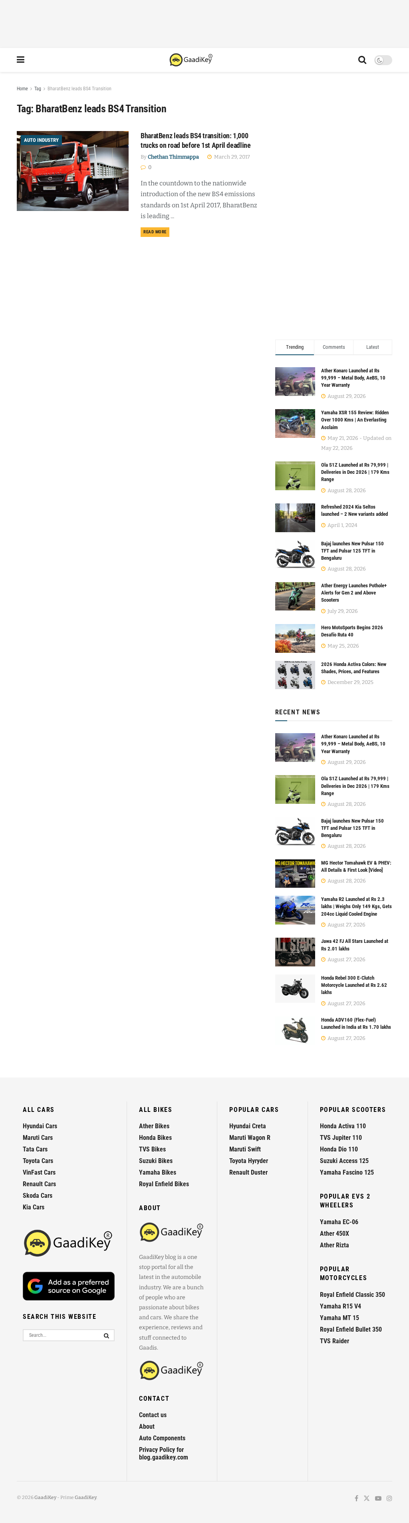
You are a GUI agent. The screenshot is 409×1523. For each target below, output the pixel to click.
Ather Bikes (154, 1126)
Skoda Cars (37, 1195)
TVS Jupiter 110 (341, 1137)
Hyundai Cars (40, 1126)
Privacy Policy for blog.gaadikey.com (163, 1453)
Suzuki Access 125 (344, 1161)
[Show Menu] (20, 60)
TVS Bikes (152, 1149)
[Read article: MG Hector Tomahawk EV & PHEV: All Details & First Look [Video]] (295, 873)
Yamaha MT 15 (339, 1318)
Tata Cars (35, 1149)
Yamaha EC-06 (339, 1222)
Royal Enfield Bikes (164, 1184)
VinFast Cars (39, 1172)
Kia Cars (33, 1207)
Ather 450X (334, 1233)
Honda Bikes (155, 1137)
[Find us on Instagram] (389, 1498)
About (147, 1426)
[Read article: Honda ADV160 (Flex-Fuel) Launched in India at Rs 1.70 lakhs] (295, 1030)
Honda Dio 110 (339, 1149)
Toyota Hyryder (248, 1161)
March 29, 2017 (231, 157)
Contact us (153, 1415)
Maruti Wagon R (249, 1137)
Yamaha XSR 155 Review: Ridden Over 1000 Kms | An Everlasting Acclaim (355, 420)
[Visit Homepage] (191, 60)
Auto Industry (41, 140)
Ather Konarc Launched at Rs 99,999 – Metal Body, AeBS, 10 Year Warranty (353, 378)
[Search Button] (362, 60)
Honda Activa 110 (343, 1126)
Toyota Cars (38, 1161)
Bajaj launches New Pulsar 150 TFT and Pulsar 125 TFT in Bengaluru (352, 551)
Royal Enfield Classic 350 (352, 1294)
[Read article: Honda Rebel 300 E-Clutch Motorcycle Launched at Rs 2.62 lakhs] (295, 988)
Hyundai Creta (247, 1126)
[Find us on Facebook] (356, 1498)
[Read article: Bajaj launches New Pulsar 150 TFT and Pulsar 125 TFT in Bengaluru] (295, 831)
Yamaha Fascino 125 (347, 1172)
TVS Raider (334, 1341)
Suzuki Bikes (156, 1161)
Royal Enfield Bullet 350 (351, 1329)
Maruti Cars (38, 1137)
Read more (156, 232)
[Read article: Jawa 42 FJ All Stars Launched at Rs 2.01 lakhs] (295, 952)
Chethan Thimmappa (173, 157)
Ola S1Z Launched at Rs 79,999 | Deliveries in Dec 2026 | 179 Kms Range (355, 472)
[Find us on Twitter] (366, 1498)
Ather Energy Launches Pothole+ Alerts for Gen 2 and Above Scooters (354, 593)
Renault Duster (248, 1172)
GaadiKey (45, 1497)
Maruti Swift (245, 1149)
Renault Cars (39, 1184)
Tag (37, 88)
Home (22, 88)
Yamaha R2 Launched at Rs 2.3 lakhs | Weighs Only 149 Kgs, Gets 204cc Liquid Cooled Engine (356, 906)
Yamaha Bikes (157, 1172)
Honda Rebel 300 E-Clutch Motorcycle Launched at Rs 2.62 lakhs (354, 985)
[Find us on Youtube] (378, 1498)
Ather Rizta (334, 1245)
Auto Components (162, 1438)
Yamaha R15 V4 (340, 1306)
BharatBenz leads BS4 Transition (79, 88)
